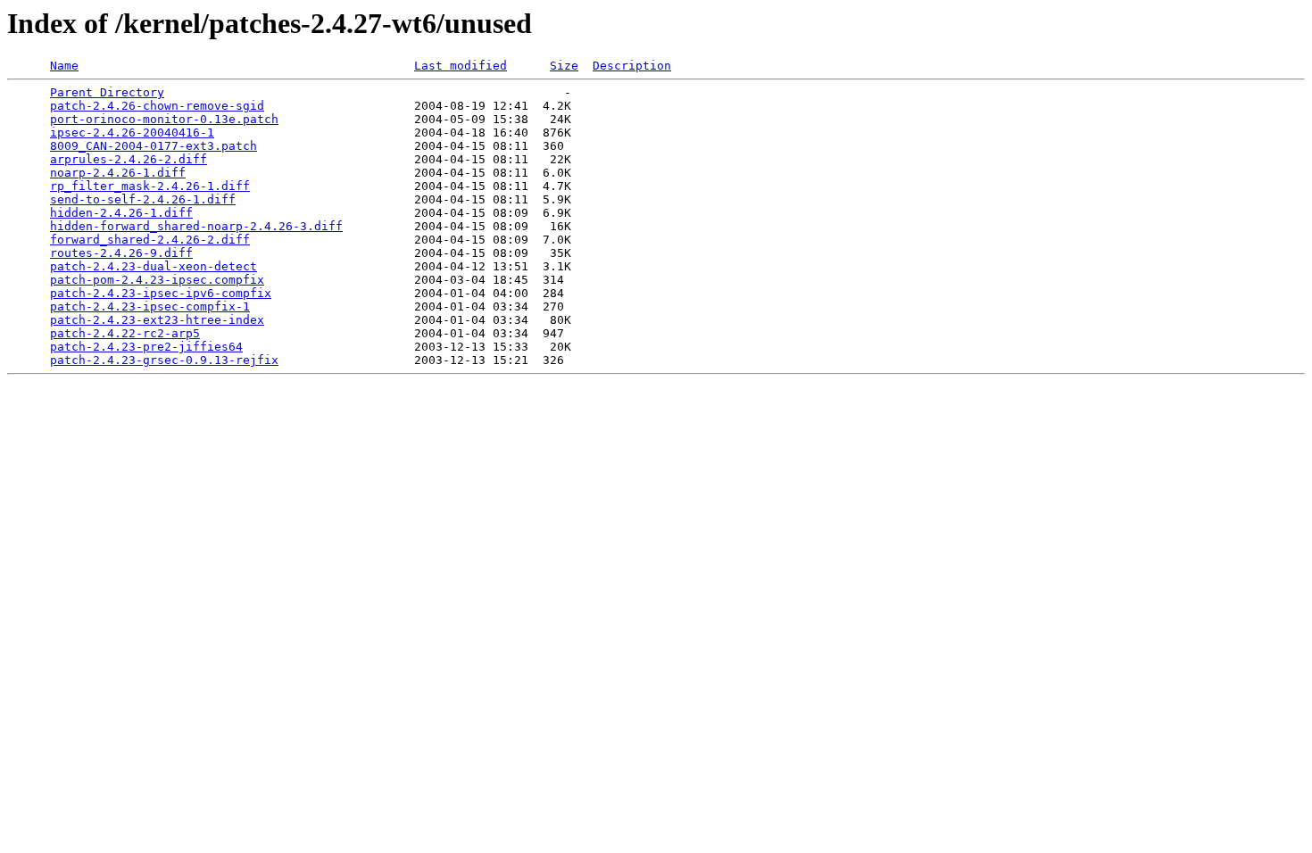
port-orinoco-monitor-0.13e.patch (164, 119)
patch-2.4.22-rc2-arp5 (125, 333)
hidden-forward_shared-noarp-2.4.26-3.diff (196, 226)
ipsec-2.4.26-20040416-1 (132, 132)
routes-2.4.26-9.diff (121, 253)
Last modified (460, 65)
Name (64, 65)
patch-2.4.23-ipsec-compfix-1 (150, 306)
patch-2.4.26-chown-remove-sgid (157, 105)
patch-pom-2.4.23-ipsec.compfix (157, 279)
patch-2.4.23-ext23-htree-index (157, 320)
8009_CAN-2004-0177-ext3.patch (153, 146)
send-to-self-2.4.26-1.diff (143, 199)
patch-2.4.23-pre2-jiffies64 (146, 346)
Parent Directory (107, 92)
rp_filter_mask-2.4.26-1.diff (150, 186)
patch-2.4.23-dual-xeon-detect (153, 266)
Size (564, 65)
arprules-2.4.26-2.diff (128, 159)
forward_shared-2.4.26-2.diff (150, 239)
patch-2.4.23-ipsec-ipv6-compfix (160, 293)
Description (632, 65)
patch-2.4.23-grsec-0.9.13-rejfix (164, 360)
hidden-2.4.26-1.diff (121, 212)
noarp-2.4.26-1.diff (118, 172)
